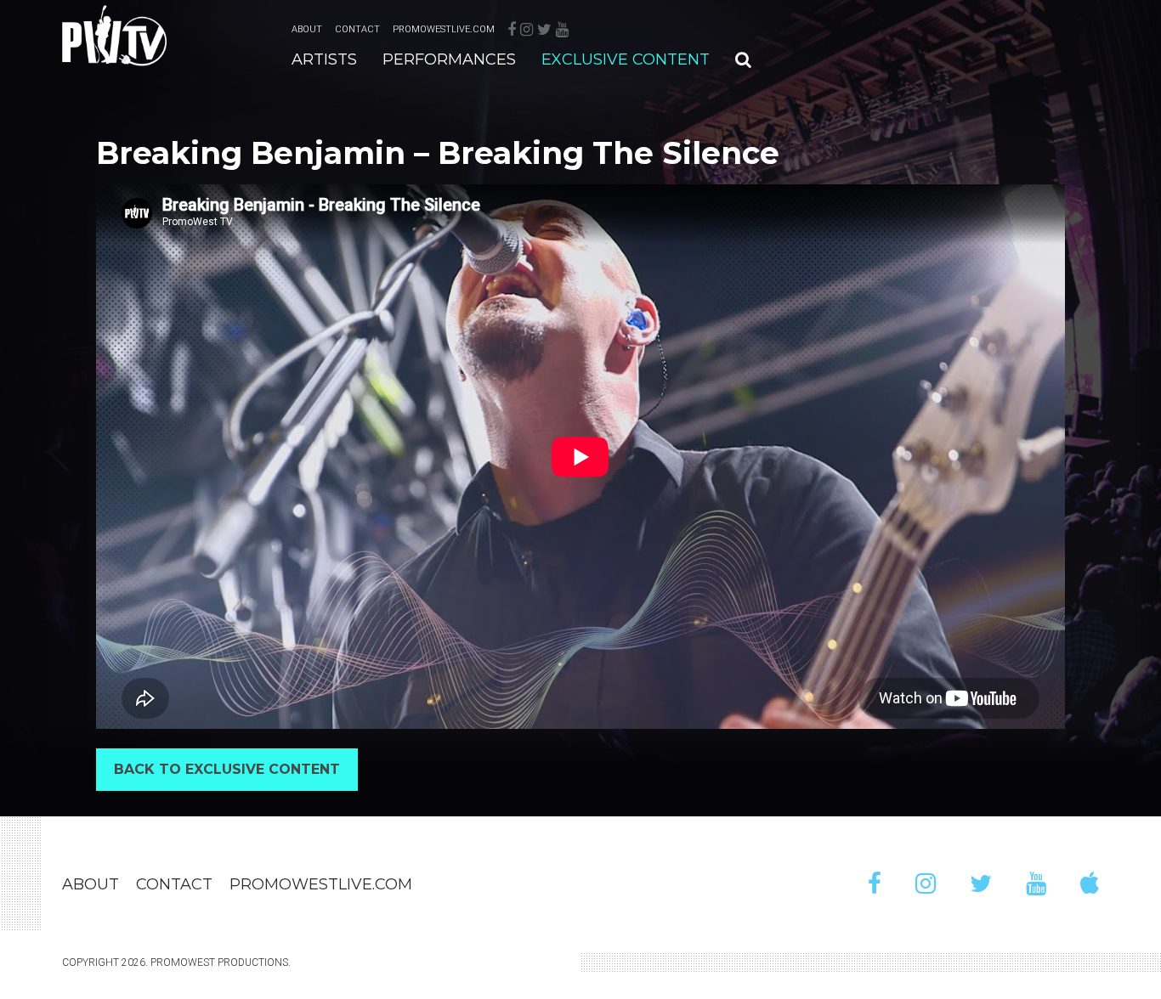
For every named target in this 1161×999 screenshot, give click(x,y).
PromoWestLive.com (444, 29)
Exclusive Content (625, 59)
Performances (449, 59)
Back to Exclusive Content (227, 769)
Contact (357, 29)
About (307, 29)
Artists (324, 59)
